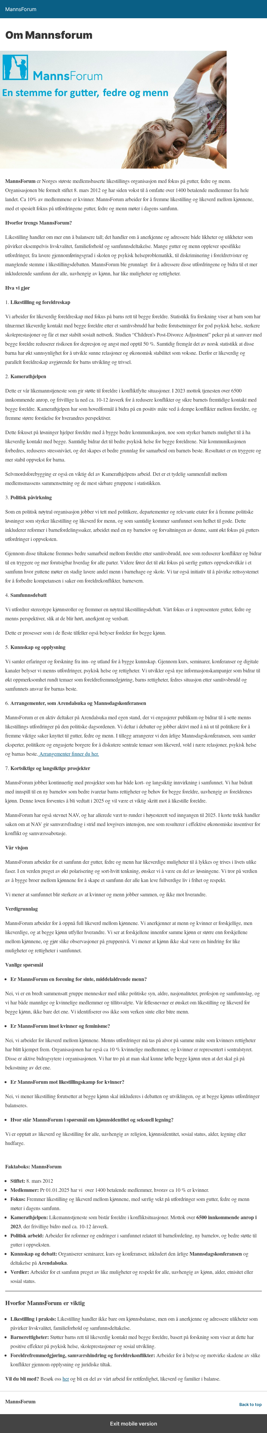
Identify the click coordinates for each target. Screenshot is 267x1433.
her (66, 1378)
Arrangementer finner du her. (68, 753)
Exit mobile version (133, 1423)
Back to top (250, 1404)
